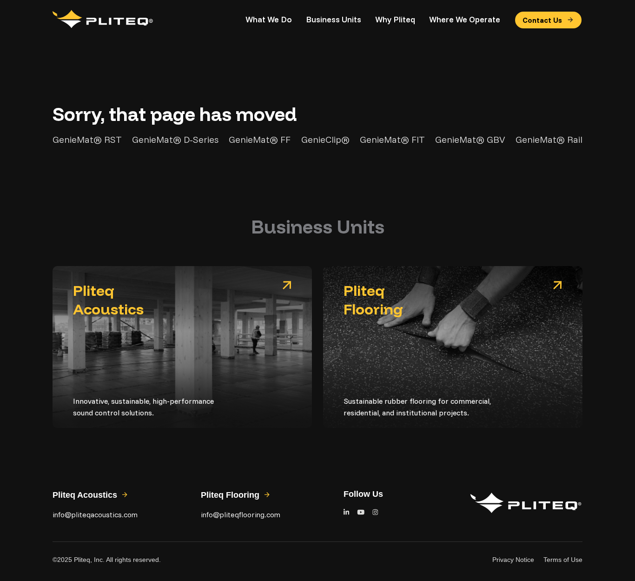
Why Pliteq (395, 19)
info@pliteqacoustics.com (95, 514)
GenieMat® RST (87, 139)
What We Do (268, 19)
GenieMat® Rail (549, 139)
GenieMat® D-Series (175, 139)
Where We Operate (464, 19)
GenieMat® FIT (392, 139)
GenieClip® (325, 139)
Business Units (333, 19)
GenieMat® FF (260, 139)
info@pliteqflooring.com (240, 514)
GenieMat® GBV (470, 139)
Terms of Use (562, 559)
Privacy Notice (513, 559)
